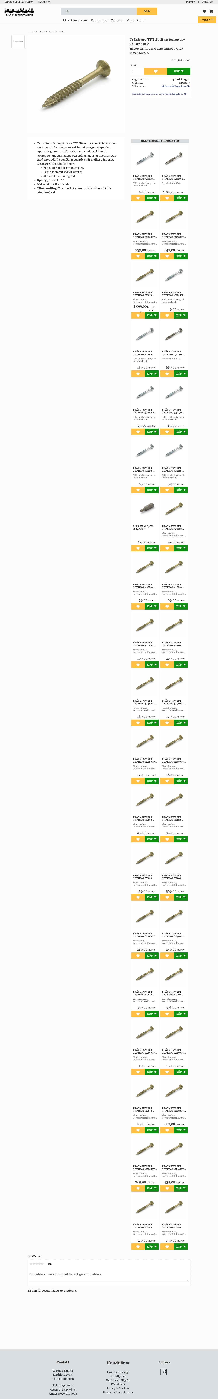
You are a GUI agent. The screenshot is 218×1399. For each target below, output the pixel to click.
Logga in (207, 19)
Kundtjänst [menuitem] (118, 1376)
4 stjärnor (39, 1263)
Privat (190, 2)
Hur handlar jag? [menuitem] (118, 1372)
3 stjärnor (36, 1263)
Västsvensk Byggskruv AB (176, 86)
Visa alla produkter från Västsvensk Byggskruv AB (159, 94)
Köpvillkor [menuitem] (118, 1384)
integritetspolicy (96, 1352)
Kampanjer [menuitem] (99, 20)
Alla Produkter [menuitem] (75, 20)
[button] (204, 11)
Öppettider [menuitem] (136, 20)
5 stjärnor (42, 1263)
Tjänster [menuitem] (117, 20)
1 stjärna (30, 1263)
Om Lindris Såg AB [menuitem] (118, 1380)
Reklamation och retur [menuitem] (118, 1392)
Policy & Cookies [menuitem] (118, 1388)
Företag (207, 2)
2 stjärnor (33, 1263)
